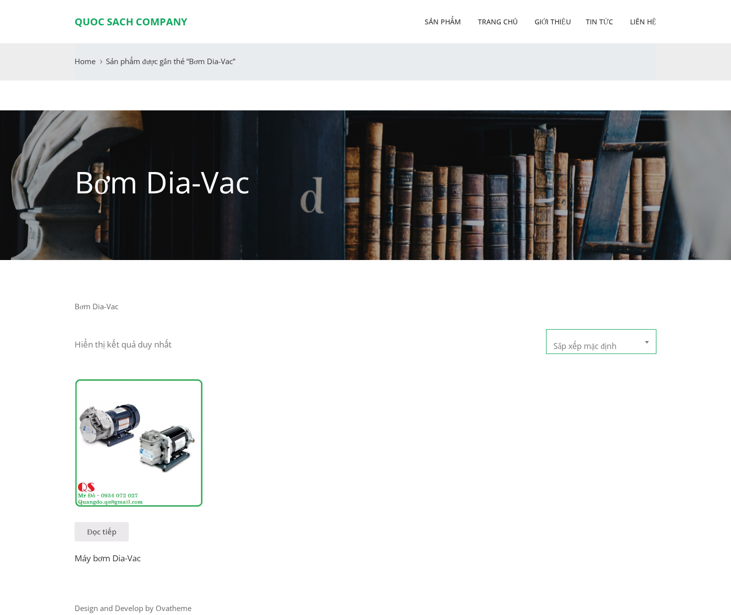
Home (85, 61)
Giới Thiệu (552, 21)
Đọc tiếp (101, 531)
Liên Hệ (642, 21)
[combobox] (601, 341)
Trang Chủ (497, 21)
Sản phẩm (443, 21)
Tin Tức (599, 21)
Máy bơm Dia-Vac (108, 558)
